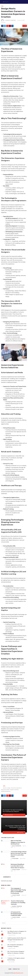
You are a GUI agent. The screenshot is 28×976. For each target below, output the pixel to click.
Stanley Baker (16, 869)
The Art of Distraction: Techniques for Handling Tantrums (18, 902)
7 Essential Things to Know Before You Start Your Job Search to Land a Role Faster (19, 854)
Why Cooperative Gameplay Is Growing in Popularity (15, 945)
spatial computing (14, 789)
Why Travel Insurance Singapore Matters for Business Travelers (15, 952)
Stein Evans (15, 858)
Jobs (8, 885)
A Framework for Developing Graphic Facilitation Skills (16, 913)
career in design (7, 787)
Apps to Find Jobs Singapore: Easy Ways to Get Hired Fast (18, 842)
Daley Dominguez (16, 845)
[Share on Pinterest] (10, 26)
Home (10, 969)
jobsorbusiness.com (18, 973)
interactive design (6, 789)
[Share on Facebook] (2, 26)
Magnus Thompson (11, 20)
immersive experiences (17, 787)
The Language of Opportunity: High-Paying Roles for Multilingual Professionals (18, 891)
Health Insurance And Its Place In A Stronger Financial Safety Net (16, 938)
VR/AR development (6, 791)
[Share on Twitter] (5, 26)
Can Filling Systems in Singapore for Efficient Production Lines (16, 932)
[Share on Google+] (7, 26)
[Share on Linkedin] (12, 26)
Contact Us (16, 969)
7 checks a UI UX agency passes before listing (16, 959)
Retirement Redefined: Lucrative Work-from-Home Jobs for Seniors (17, 866)
